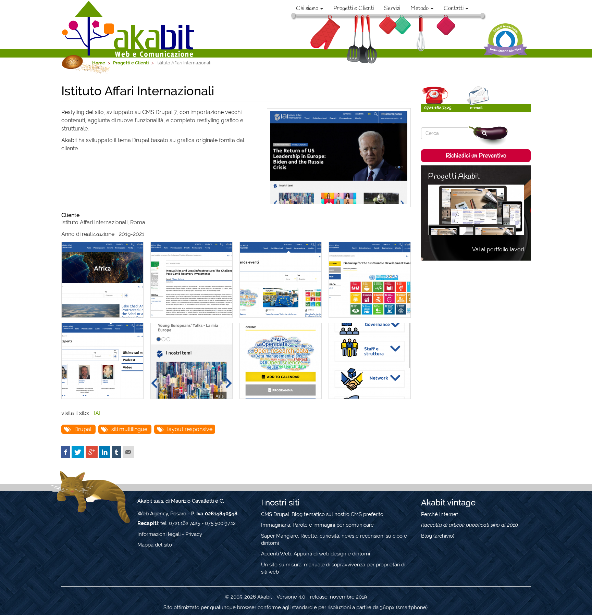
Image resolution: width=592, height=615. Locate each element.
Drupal (82, 429)
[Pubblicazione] (191, 279)
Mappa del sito (154, 545)
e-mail (476, 107)
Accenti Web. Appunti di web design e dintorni (315, 554)
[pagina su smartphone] (369, 361)
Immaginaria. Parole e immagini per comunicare (317, 525)
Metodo (420, 8)
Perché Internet (439, 514)
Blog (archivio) (437, 536)
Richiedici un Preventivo (476, 156)
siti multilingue (129, 429)
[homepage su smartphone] (191, 361)
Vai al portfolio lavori (498, 249)
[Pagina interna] (102, 279)
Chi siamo (308, 8)
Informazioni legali (159, 534)
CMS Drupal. (275, 514)
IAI (97, 413)
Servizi (392, 8)
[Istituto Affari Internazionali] (369, 279)
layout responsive (189, 429)
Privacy (193, 534)
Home (98, 62)
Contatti (454, 8)
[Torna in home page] (128, 29)
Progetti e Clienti (353, 8)
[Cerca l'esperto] (102, 361)
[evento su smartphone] (280, 361)
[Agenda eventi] (280, 279)
